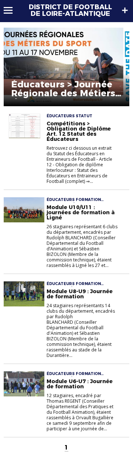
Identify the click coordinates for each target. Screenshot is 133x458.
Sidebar (124, 10)
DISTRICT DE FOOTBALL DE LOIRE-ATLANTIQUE (70, 10)
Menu (12, 10)
